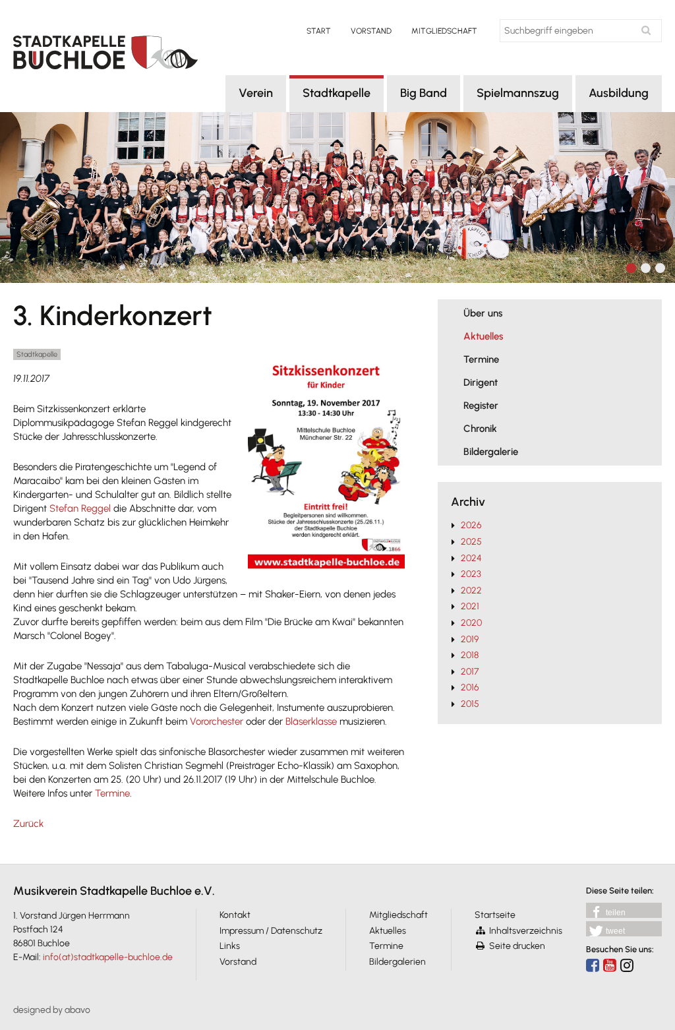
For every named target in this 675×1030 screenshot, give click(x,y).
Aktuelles (483, 336)
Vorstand (371, 31)
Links (230, 946)
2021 (470, 606)
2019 (470, 639)
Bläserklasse (311, 721)
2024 (471, 558)
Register (480, 405)
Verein (256, 93)
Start (319, 31)
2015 (470, 704)
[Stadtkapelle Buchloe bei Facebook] (592, 965)
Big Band (423, 93)
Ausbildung (619, 93)
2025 (471, 541)
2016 (470, 687)
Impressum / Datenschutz (271, 930)
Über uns (482, 313)
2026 (471, 525)
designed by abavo (51, 1009)
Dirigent (480, 382)
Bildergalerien (397, 961)
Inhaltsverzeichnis (525, 930)
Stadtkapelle (336, 93)
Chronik (480, 429)
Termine (112, 793)
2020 (471, 622)
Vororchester (216, 721)
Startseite (495, 915)
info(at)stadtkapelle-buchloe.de (108, 957)
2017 (470, 671)
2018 (470, 655)
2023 (471, 574)
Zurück (28, 824)
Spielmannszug (518, 93)
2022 (471, 590)
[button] (624, 910)
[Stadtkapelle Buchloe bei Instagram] (626, 965)
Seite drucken (517, 946)
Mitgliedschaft (444, 31)
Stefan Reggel (80, 508)
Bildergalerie (490, 452)
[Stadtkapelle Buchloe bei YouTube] (609, 965)
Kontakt (235, 915)
